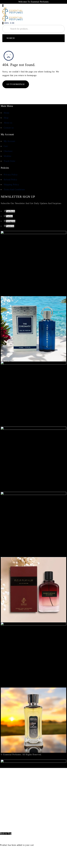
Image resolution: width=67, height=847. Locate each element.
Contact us (9, 128)
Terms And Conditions (14, 189)
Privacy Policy (11, 174)
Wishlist (7, 156)
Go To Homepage (16, 84)
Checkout (8, 151)
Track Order (9, 161)
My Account (9, 141)
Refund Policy (10, 179)
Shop (6, 118)
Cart (6, 146)
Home (6, 113)
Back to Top (5, 833)
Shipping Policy (11, 184)
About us (8, 123)
